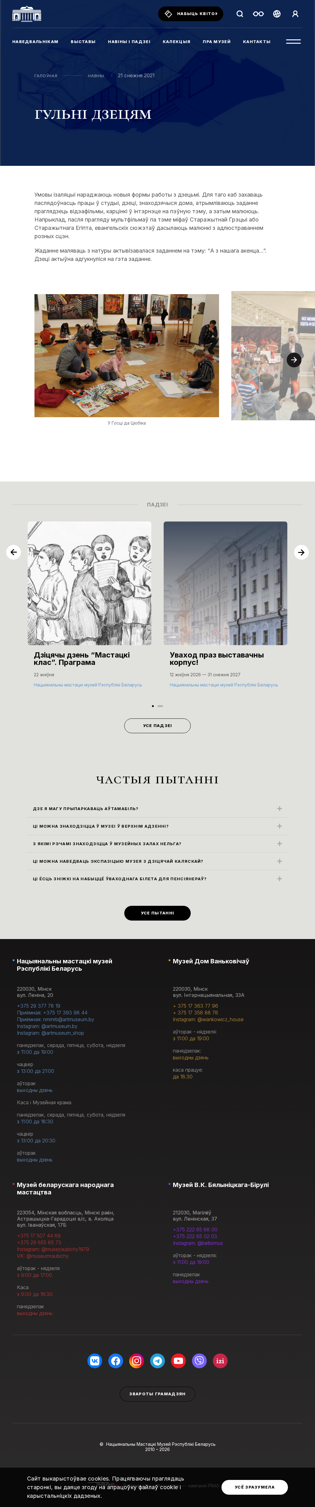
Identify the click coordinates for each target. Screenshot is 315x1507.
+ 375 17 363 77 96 (195, 1006)
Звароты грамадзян (157, 1393)
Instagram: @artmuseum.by (47, 1026)
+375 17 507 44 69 (39, 1236)
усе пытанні (157, 912)
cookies (98, 1478)
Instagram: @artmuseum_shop (50, 1033)
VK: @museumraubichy (43, 1256)
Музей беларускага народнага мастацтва (65, 1188)
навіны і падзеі (129, 41)
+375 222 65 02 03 (195, 1236)
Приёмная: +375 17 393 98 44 (52, 1012)
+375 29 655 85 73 (39, 1242)
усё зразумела (255, 1487)
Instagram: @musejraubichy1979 (53, 1249)
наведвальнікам (35, 41)
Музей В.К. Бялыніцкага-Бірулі (221, 1185)
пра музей (217, 41)
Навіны (96, 75)
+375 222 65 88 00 (195, 1229)
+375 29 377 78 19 (38, 1006)
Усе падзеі (157, 725)
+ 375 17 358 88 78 (195, 1012)
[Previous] (13, 552)
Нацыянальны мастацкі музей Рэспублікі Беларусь (64, 964)
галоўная (45, 75)
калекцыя (176, 41)
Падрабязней (52, 684)
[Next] (294, 360)
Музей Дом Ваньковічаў (211, 961)
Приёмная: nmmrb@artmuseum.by (55, 1019)
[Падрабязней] (89, 611)
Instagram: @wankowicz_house (208, 1019)
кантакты (257, 41)
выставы (83, 41)
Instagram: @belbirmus (198, 1243)
